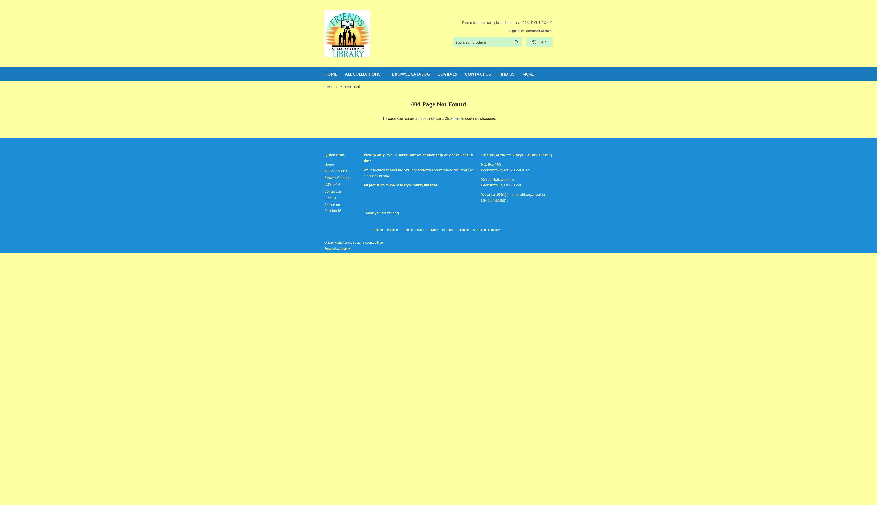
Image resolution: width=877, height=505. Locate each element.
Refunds (447, 229)
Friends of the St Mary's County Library (358, 242)
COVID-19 (447, 74)
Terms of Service (413, 229)
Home (330, 74)
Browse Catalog (411, 74)
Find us (507, 74)
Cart (543, 42)
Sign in (514, 31)
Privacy (433, 229)
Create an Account (539, 31)
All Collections (363, 74)
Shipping (463, 229)
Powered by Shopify (337, 248)
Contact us (478, 74)
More (528, 74)
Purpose (392, 229)
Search (378, 229)
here (456, 118)
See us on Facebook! (486, 229)
